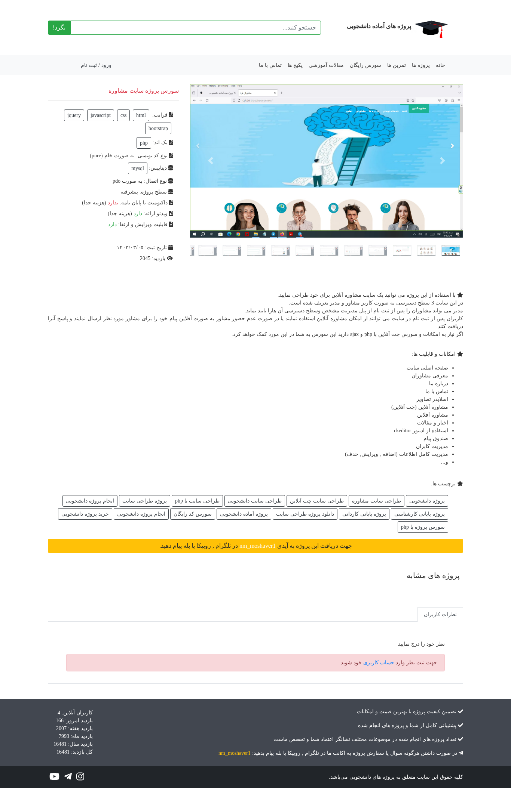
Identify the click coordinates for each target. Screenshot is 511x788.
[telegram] (67, 778)
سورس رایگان (365, 65)
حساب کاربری (378, 662)
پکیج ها (295, 65)
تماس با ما (270, 65)
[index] (430, 27)
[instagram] (80, 778)
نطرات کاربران (440, 614)
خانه (440, 65)
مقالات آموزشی (326, 65)
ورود (106, 65)
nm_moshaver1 (234, 753)
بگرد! (59, 27)
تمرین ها (396, 65)
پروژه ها (421, 65)
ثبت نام (89, 65)
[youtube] (54, 778)
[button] (210, 161)
